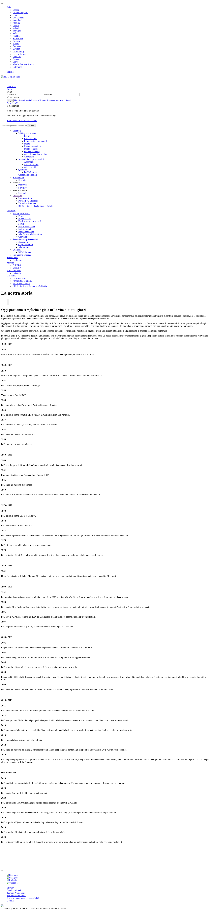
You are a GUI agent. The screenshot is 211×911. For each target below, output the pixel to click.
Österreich (17, 67)
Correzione (29, 156)
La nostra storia (25, 198)
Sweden (16, 49)
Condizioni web (14, 890)
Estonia (16, 59)
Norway (16, 41)
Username (12, 94)
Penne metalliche (31, 151)
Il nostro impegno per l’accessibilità (23, 898)
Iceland (16, 33)
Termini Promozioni (16, 893)
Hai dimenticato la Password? (28, 100)
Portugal (16, 23)
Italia (9, 7)
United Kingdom (20, 12)
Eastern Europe (20, 54)
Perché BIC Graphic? (28, 201)
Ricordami (14, 97)
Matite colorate (31, 149)
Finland (16, 36)
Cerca (31, 126)
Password (48, 94)
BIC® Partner (30, 172)
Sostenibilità (18, 177)
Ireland (16, 28)
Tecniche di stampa (27, 203)
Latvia (15, 62)
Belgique (17, 30)
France (16, 15)
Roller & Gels (30, 138)
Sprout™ (22, 188)
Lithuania (17, 56)
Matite (27, 143)
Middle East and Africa (23, 64)
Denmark (17, 46)
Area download (14, 270)
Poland (16, 43)
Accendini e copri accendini (31, 159)
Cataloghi (22, 193)
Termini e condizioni (16, 895)
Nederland (17, 20)
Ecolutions (23, 180)
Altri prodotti (30, 167)
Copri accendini (31, 164)
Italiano (10, 72)
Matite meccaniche (32, 146)
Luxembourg (18, 51)
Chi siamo (17, 195)
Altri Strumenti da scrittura (36, 154)
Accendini (28, 162)
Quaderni (22, 169)
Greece (16, 25)
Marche (10, 262)
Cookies (10, 900)
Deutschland (18, 17)
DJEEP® (22, 185)
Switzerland (18, 38)
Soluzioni (17, 131)
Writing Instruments (27, 133)
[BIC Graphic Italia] (10, 76)
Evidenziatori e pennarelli (35, 141)
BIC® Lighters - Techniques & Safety (35, 206)
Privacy (10, 888)
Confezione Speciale (27, 175)
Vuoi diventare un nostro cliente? (56, 100)
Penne (27, 136)
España (16, 10)
